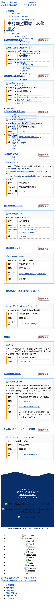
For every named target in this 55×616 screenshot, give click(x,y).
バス (13, 160)
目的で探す (10, 108)
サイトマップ (23, 497)
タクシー (15, 163)
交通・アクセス (12, 134)
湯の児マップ (22, 36)
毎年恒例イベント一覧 (20, 16)
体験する (25, 57)
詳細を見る (43, 206)
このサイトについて (27, 489)
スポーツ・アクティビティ (32, 53)
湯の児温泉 (16, 33)
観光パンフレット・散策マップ (23, 19)
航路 (13, 149)
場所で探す (10, 31)
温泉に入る (26, 42)
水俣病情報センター (13, 248)
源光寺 (7, 336)
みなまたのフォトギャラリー (22, 22)
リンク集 (34, 497)
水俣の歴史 (16, 13)
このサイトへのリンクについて (27, 492)
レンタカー (16, 166)
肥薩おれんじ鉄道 (18, 143)
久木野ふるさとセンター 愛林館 (19, 429)
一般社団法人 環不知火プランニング (22, 290)
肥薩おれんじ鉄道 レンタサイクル (24, 172)
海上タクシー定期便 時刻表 (22, 168)
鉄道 (13, 157)
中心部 (14, 83)
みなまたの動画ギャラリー (21, 25)
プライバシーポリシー (27, 495)
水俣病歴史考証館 (12, 373)
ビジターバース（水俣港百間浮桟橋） (24, 177)
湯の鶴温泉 (16, 59)
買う (24, 51)
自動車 (14, 137)
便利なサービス (12, 154)
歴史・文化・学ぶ (23, 100)
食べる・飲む (27, 48)
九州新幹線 (16, 140)
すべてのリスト (28, 39)
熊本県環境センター (13, 205)
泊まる (24, 45)
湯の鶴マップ (22, 62)
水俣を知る (10, 11)
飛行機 (14, 146)
